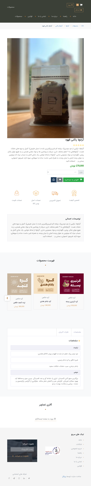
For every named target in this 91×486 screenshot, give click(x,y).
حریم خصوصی (76, 448)
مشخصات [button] (77, 332)
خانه (74, 16)
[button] (79, 5)
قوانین (29, 16)
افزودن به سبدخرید (72, 179)
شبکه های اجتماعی (20, 474)
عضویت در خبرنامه (22, 456)
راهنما (64, 16)
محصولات (10, 7)
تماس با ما (41, 16)
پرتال (64, 476)
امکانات (79, 444)
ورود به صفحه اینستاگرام (44, 419)
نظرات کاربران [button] (63, 332)
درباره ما (54, 16)
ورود (69, 5)
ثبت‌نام (78, 10)
